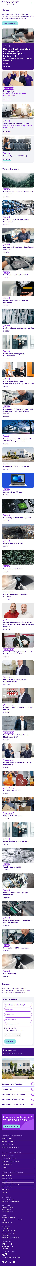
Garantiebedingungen (8, 1233)
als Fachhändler (7, 1175)
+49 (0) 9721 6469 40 (8, 1217)
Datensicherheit (7, 1164)
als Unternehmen (7, 1144)
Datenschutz (6, 1235)
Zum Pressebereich (10, 23)
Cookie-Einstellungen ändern (11, 1237)
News (3, 1210)
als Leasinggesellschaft (9, 1141)
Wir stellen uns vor (7, 1207)
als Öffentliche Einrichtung (10, 1147)
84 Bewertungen (15, 1257)
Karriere (4, 1212)
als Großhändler (7, 1187)
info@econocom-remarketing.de (12, 1220)
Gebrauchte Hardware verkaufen (12, 1135)
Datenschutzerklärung (13, 1030)
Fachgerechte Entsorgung (10, 1161)
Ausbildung (11, 1212)
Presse (9, 1210)
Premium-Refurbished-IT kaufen (12, 1172)
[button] (32, 3)
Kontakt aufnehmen (11, 1126)
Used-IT (4, 1192)
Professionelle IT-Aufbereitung (11, 1152)
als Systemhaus (7, 1138)
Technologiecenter (8, 1155)
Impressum (5, 1228)
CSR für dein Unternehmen (10, 1201)
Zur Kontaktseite (7, 1222)
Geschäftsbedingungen (9, 1230)
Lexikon (4, 1167)
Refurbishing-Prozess (9, 1158)
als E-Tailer (5, 1189)
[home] (11, 3)
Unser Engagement (8, 1199)
